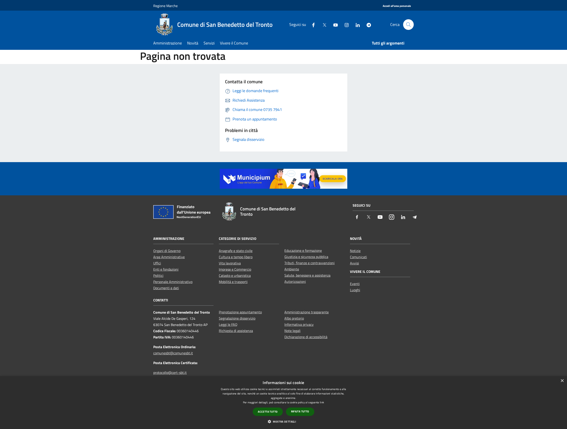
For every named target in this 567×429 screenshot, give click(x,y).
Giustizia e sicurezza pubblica (306, 256)
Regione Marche (165, 5)
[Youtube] (333, 24)
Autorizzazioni (295, 281)
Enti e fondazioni (166, 269)
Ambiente (291, 269)
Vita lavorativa (230, 263)
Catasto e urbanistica (235, 275)
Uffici (157, 263)
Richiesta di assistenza (236, 330)
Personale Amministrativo (172, 281)
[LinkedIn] (355, 24)
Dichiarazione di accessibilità (305, 337)
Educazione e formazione (303, 250)
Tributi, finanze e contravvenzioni (309, 263)
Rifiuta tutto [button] (300, 411)
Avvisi (354, 263)
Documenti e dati (166, 288)
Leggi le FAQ (228, 324)
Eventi (355, 283)
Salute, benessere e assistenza (307, 275)
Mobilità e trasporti (233, 281)
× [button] (562, 380)
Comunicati (358, 257)
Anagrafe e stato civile (235, 250)
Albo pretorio (294, 318)
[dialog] (283, 402)
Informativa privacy (299, 324)
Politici (158, 275)
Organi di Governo (167, 250)
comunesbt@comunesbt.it (173, 353)
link (322, 402)
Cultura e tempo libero (235, 257)
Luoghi (355, 290)
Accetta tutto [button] (268, 412)
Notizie (355, 250)
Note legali (292, 330)
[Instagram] (344, 24)
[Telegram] (367, 24)
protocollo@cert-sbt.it (170, 372)
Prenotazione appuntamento (240, 312)
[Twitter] (322, 24)
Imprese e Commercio (235, 269)
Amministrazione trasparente (306, 312)
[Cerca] (408, 24)
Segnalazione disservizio (237, 318)
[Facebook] (311, 24)
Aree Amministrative (169, 257)
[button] (283, 421)
